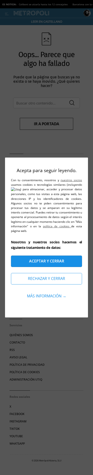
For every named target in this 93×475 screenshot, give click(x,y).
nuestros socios (71, 180)
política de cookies (57, 226)
